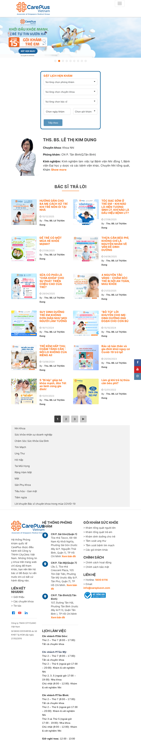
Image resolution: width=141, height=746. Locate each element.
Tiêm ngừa (21, 497)
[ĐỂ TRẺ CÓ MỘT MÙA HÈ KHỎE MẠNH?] (25, 249)
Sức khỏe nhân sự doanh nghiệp (33, 434)
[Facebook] (137, 362)
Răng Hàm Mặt (23, 472)
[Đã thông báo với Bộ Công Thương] (94, 594)
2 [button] (59, 61)
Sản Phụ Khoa (23, 484)
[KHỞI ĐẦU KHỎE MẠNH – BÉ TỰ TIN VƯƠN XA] (70, 37)
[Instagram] (137, 376)
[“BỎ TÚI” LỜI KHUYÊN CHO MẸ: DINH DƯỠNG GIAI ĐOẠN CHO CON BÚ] (87, 323)
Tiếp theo (53, 122)
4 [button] (67, 61)
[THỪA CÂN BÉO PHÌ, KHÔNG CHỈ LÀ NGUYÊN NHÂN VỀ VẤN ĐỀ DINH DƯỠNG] (87, 249)
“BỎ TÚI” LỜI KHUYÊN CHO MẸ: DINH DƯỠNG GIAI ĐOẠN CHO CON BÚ (114, 316)
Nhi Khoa (20, 428)
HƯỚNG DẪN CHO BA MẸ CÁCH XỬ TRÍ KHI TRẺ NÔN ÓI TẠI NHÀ (53, 205)
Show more (59, 169)
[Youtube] (137, 369)
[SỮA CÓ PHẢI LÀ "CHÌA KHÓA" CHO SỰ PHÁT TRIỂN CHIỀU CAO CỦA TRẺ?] (25, 286)
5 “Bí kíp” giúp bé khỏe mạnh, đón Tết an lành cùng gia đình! (53, 384)
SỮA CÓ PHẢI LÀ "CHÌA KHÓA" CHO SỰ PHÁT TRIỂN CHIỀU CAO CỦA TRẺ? (52, 281)
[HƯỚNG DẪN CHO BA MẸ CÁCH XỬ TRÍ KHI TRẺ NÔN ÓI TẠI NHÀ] (25, 212)
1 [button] (55, 61)
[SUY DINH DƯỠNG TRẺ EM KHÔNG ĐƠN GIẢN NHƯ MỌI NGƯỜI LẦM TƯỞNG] (25, 323)
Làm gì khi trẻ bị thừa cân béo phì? (115, 381)
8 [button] (82, 61)
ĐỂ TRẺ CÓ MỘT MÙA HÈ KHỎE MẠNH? (51, 240)
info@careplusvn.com (96, 587)
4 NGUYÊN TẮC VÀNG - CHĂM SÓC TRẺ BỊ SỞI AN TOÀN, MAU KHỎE (115, 279)
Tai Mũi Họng (22, 465)
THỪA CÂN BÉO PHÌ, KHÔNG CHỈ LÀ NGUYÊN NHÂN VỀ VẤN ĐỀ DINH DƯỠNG (115, 243)
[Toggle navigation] (119, 3)
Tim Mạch (20, 447)
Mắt (17, 478)
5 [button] (70, 61)
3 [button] (63, 61)
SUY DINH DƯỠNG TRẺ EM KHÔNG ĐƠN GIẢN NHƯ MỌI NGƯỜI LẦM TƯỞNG (53, 316)
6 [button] (74, 61)
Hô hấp (19, 459)
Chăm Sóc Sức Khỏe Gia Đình (32, 440)
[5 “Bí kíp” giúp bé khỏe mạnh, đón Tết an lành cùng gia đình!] (25, 391)
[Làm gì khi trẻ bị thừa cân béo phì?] (87, 391)
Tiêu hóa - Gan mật (26, 491)
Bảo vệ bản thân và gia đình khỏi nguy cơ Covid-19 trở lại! (115, 349)
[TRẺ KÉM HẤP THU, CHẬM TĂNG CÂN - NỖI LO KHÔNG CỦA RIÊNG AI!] (25, 357)
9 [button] (86, 61)
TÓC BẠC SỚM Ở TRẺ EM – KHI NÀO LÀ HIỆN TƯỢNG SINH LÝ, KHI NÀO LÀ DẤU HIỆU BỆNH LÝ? (115, 206)
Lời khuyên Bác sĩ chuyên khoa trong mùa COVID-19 (45, 503)
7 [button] (78, 61)
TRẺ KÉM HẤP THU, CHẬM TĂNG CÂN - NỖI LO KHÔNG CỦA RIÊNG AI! (53, 350)
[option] (70, 37)
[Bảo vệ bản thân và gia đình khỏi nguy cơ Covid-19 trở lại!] (87, 357)
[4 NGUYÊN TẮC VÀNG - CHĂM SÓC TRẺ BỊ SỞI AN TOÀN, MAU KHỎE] (87, 286)
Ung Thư (20, 453)
